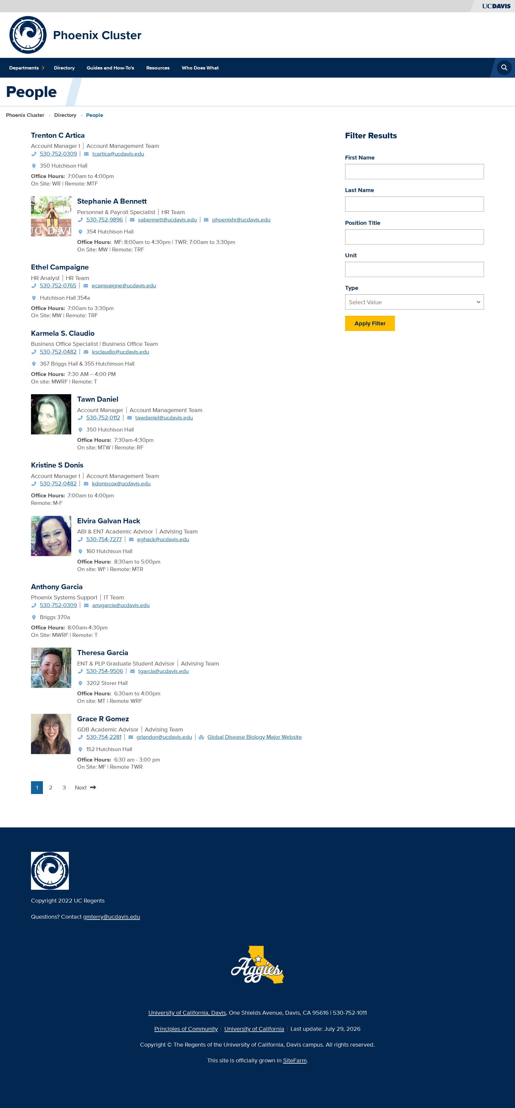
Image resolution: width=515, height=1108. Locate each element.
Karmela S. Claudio (62, 333)
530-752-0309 (58, 153)
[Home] (28, 34)
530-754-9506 (104, 671)
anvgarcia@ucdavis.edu (121, 605)
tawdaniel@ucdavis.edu (164, 417)
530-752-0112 (103, 417)
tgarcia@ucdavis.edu (163, 671)
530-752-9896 (104, 219)
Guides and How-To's (110, 68)
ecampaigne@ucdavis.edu (124, 285)
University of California (254, 1028)
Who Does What (200, 68)
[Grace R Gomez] (51, 733)
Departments (24, 68)
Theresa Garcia (102, 652)
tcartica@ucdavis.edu (118, 153)
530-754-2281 (103, 737)
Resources (158, 68)
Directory (64, 68)
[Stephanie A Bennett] (51, 215)
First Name (360, 157)
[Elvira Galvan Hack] (51, 535)
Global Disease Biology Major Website (254, 737)
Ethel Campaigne (60, 267)
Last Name (359, 189)
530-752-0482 (58, 351)
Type (351, 287)
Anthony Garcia (57, 586)
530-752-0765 (58, 285)
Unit (351, 255)
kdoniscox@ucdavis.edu (121, 483)
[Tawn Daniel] (51, 413)
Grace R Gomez (103, 718)
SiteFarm (295, 1060)
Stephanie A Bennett (112, 201)
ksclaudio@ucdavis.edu (120, 351)
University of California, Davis (187, 1012)
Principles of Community (186, 1028)
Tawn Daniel (97, 399)
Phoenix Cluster (97, 35)
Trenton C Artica (58, 135)
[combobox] (414, 302)
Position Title (362, 222)
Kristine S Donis (57, 465)
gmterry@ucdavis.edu (111, 916)
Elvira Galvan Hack (108, 520)
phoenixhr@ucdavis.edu (241, 219)
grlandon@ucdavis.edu (164, 737)
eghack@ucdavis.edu (163, 539)
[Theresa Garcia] (51, 667)
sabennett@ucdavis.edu (167, 219)
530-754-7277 (104, 539)
